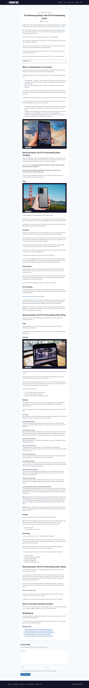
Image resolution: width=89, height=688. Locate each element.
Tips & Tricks (71, 2)
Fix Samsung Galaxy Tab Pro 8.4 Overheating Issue (37, 634)
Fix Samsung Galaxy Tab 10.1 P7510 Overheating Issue (38, 629)
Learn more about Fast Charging (30, 296)
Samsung (50, 12)
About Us (10, 684)
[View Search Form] (81, 2)
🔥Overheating (44, 12)
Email (47, 667)
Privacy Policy (30, 684)
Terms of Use (38, 684)
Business (60, 2)
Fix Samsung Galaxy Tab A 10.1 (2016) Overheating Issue (38, 636)
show (30, 60)
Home (38, 12)
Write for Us (23, 684)
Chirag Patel (46, 21)
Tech (65, 2)
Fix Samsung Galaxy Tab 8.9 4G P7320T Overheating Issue (39, 632)
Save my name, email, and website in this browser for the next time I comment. (39, 671)
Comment (24, 651)
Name (23, 667)
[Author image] (41, 21)
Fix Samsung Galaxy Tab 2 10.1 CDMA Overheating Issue (38, 631)
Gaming (77, 2)
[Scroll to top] (86, 681)
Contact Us (16, 684)
